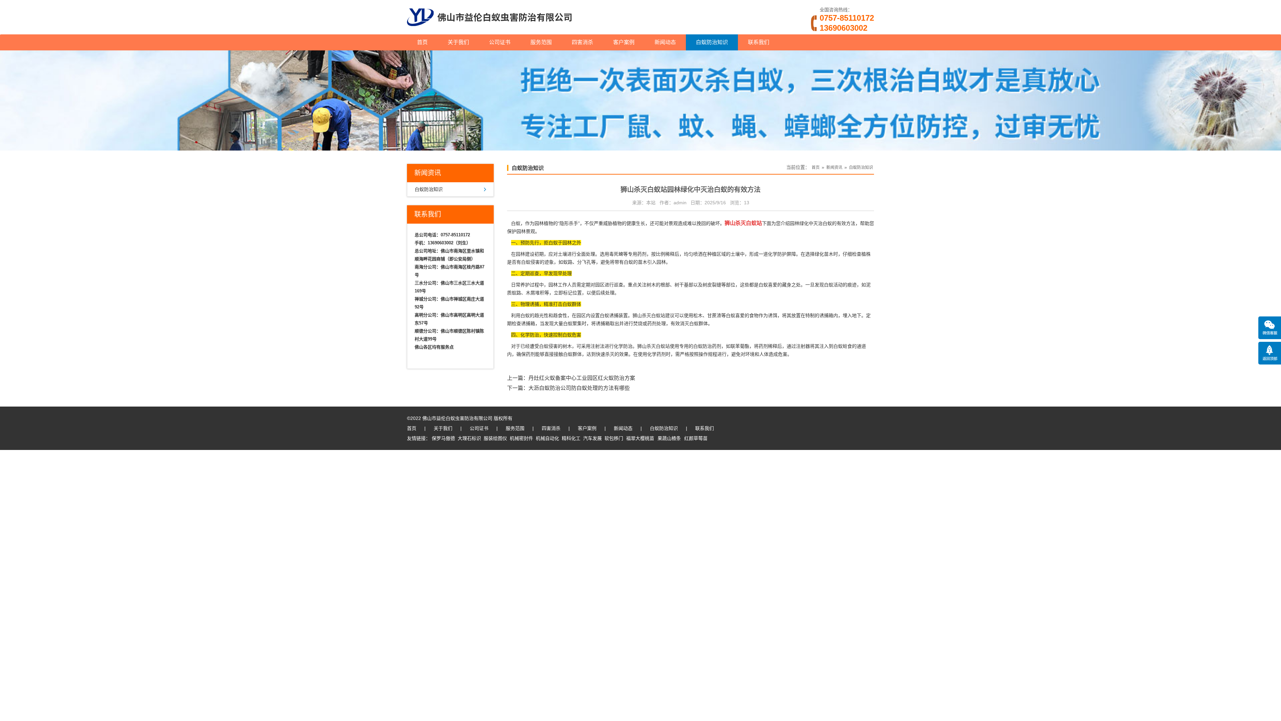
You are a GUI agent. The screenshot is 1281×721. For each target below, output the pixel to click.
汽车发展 (592, 438)
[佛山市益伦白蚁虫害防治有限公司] (489, 31)
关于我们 (458, 42)
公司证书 (499, 42)
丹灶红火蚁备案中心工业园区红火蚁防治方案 (581, 378)
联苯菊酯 (740, 346)
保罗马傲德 (443, 438)
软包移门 (613, 438)
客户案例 (623, 42)
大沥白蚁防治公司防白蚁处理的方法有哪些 (579, 388)
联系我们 (758, 42)
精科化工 (571, 438)
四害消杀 (582, 42)
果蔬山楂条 (669, 438)
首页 (422, 42)
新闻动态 (665, 42)
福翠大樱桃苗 (640, 438)
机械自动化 (547, 438)
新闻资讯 (834, 167)
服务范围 (541, 42)
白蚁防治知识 (712, 42)
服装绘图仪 (495, 438)
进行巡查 (613, 284)
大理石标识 (469, 438)
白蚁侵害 (530, 262)
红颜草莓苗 (696, 438)
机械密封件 (521, 438)
